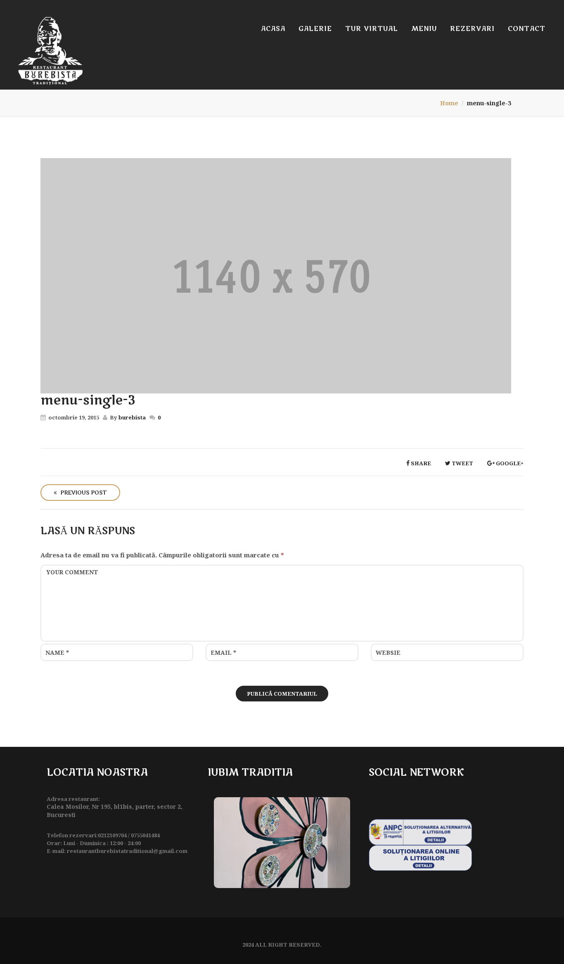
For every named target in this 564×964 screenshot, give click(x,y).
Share (420, 463)
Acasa (273, 28)
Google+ (509, 463)
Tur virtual (371, 28)
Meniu (424, 28)
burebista (132, 417)
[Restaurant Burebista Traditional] (50, 51)
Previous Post (83, 493)
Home (449, 103)
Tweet (461, 463)
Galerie (315, 28)
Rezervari (472, 28)
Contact (526, 28)
